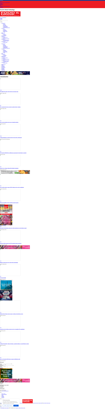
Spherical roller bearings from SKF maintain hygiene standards (10, 243)
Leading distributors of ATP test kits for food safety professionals (11, 137)
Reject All (10, 405)
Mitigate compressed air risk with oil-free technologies (9, 262)
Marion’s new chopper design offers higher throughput (9, 168)
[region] (11, 403)
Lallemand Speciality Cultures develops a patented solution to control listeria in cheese (14, 343)
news (0, 120)
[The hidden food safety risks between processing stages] (10, 89)
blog (0, 105)
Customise (5, 405)
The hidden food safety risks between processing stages (9, 91)
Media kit (5, 17)
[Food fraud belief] (10, 275)
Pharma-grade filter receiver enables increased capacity (9, 202)
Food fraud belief (3, 277)
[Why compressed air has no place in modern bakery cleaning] (10, 104)
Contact (3, 17)
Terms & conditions (4, 394)
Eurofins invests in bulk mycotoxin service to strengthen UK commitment (12, 329)
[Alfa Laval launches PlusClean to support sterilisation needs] (10, 356)
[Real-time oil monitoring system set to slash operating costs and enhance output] (3, 225)
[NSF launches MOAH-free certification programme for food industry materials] (10, 150)
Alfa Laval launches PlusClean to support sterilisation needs (10, 359)
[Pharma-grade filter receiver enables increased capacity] (10, 200)
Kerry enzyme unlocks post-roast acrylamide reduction (9, 122)
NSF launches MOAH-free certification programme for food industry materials (13, 152)
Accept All (16, 405)
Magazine (3, 397)
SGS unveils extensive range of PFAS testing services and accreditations (12, 187)
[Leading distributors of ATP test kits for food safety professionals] (10, 135)
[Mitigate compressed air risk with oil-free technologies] (10, 260)
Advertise (3, 396)
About (1, 17)
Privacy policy (3, 393)
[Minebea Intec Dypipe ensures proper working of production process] (10, 311)
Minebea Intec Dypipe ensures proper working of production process (11, 313)
